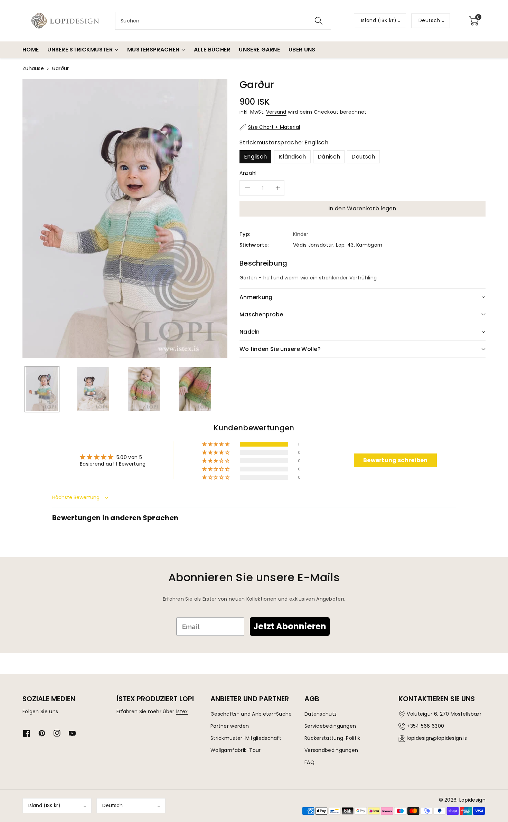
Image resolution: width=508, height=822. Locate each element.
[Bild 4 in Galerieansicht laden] (194, 389)
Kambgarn (369, 244)
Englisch (255, 157)
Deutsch (363, 157)
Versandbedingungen (331, 750)
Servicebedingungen (330, 726)
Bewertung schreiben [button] (395, 460)
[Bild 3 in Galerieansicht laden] (144, 389)
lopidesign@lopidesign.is (437, 738)
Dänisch (329, 157)
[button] (473, 20)
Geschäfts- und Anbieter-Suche (251, 713)
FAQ (309, 762)
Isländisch (292, 157)
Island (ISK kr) (44, 805)
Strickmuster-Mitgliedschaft (245, 738)
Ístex (182, 711)
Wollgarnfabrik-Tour (235, 750)
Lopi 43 (345, 244)
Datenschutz (320, 713)
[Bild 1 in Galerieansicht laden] (42, 389)
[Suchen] (319, 20)
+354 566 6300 (425, 726)
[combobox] (223, 20)
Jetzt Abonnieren (289, 626)
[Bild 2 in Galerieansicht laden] (93, 389)
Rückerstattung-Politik (332, 738)
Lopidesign (472, 799)
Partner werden (229, 726)
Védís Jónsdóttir (313, 244)
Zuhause (33, 68)
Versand (276, 111)
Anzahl (248, 173)
